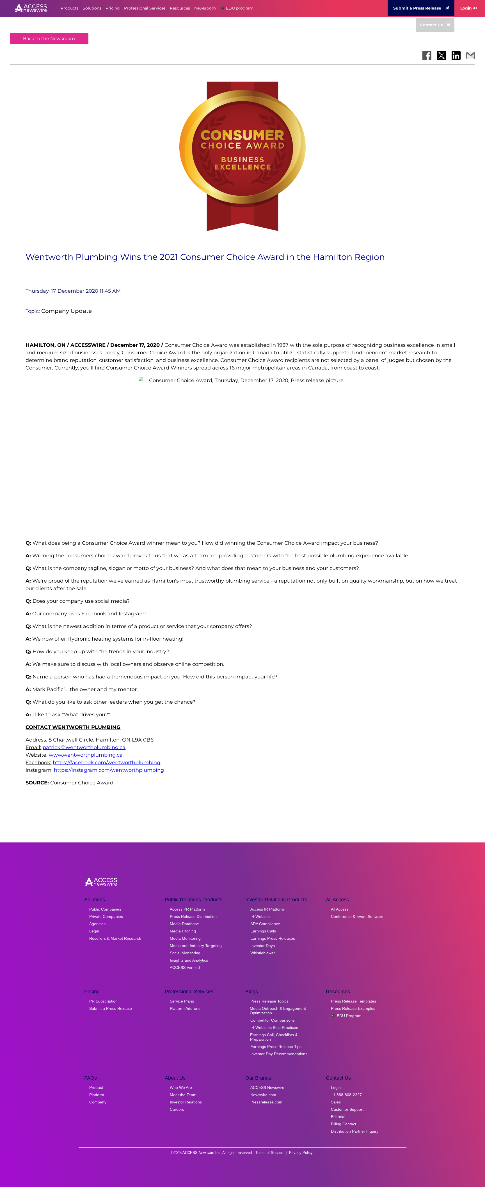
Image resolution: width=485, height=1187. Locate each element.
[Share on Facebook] (426, 55)
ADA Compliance (265, 924)
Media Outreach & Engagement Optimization (278, 1010)
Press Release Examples (353, 1008)
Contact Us (431, 24)
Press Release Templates (353, 1001)
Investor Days (262, 945)
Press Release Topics (269, 1001)
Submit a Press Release (417, 8)
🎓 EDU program (236, 8)
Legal (94, 931)
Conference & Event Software (357, 916)
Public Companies (105, 909)
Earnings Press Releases (272, 938)
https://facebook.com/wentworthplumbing (106, 762)
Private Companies (106, 916)
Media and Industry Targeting (196, 945)
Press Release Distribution (193, 916)
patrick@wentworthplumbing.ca (84, 747)
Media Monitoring (185, 938)
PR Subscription (103, 1001)
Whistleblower (262, 953)
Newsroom (205, 8)
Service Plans (182, 1001)
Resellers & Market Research (115, 938)
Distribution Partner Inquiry (354, 1131)
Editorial (338, 1116)
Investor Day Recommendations (278, 1054)
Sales (336, 1102)
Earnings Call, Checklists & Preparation (274, 1037)
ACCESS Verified (185, 967)
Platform (96, 1095)
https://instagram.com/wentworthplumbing (109, 770)
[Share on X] (441, 55)
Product (96, 1087)
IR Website (260, 916)
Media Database (184, 924)
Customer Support (347, 1109)
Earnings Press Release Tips (275, 1046)
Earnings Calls (263, 931)
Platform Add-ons (185, 1008)
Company (97, 1102)
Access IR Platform (267, 909)
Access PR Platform (187, 909)
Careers (177, 1109)
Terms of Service (269, 1153)
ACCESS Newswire (267, 1087)
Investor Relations (186, 1102)
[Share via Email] (470, 55)
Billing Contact (343, 1124)
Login (466, 8)
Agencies (97, 924)
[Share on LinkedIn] (456, 55)
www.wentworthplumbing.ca (86, 755)
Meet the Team (183, 1095)
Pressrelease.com (266, 1102)
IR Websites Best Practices (274, 1027)
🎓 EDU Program (346, 1015)
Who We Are (181, 1087)
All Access (340, 909)
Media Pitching (183, 931)
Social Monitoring (185, 953)
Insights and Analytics (189, 960)
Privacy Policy (301, 1153)
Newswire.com (263, 1095)
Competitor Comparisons (272, 1020)
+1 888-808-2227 (346, 1095)
